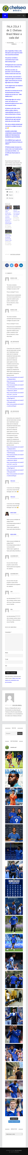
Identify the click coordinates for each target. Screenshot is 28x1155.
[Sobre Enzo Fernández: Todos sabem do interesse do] (14, 961)
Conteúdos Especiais (15, 254)
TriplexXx (12, 481)
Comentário (8, 632)
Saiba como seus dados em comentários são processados (13, 680)
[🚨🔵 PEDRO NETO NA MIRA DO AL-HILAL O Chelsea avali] (14, 1089)
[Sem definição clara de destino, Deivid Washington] (14, 869)
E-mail (6, 659)
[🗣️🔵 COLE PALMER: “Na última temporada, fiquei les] (14, 1107)
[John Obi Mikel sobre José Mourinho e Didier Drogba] (14, 997)
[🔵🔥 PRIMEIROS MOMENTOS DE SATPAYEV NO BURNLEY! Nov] (14, 1071)
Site (6, 665)
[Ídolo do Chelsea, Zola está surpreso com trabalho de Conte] (16, 207)
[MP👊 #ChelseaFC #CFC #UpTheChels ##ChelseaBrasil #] (14, 796)
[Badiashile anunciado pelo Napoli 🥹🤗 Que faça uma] (14, 778)
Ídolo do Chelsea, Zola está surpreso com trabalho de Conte (16, 213)
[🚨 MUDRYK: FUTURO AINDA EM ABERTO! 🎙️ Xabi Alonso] (14, 760)
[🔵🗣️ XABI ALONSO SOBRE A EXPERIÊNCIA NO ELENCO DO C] (14, 979)
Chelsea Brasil (10, 42)
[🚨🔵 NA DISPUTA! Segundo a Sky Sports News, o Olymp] (14, 1034)
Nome (6, 652)
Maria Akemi (13, 512)
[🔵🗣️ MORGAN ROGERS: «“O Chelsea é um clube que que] (14, 1016)
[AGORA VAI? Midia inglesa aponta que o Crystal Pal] (14, 851)
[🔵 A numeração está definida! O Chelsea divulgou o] (14, 888)
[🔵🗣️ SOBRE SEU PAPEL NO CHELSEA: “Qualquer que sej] (14, 906)
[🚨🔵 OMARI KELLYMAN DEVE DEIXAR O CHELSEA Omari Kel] (14, 943)
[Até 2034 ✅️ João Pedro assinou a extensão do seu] (14, 833)
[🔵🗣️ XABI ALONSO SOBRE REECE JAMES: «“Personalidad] (14, 1052)
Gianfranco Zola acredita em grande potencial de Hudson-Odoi (8, 237)
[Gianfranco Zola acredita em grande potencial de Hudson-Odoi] (8, 232)
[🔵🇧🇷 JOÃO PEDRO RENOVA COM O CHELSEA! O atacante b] (14, 814)
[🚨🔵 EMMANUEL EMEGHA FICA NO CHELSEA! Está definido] (14, 924)
